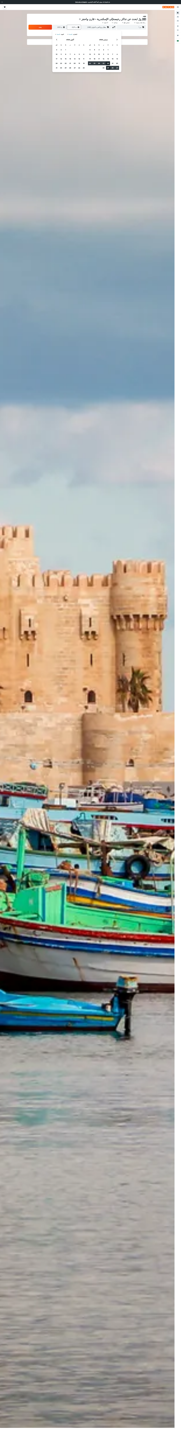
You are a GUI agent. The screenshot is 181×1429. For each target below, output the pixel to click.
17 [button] (99, 59)
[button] (2, 2)
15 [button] (108, 59)
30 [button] (103, 68)
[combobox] (139, 23)
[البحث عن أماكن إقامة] (177, 17)
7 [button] (112, 54)
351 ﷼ (142, 19)
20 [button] (117, 63)
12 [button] (90, 54)
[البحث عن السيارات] (177, 21)
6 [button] (117, 54)
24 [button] (99, 63)
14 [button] (112, 59)
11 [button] (94, 54)
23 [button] (103, 63)
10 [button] (99, 54)
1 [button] (65, 50)
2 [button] (103, 50)
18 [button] (94, 59)
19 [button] (90, 59)
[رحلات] (177, 35)
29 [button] (108, 68)
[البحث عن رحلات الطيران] (177, 13)
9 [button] (103, 54)
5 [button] (79, 54)
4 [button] (94, 50)
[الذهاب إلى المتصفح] (177, 26)
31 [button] (56, 68)
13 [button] (117, 59)
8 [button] (108, 54)
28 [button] (112, 68)
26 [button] (90, 63)
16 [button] (103, 59)
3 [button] (56, 50)
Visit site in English (81, 2)
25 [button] (94, 63)
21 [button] (112, 63)
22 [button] (108, 63)
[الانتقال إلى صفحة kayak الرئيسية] (168, 7)
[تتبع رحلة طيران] (177, 30)
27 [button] (117, 68)
